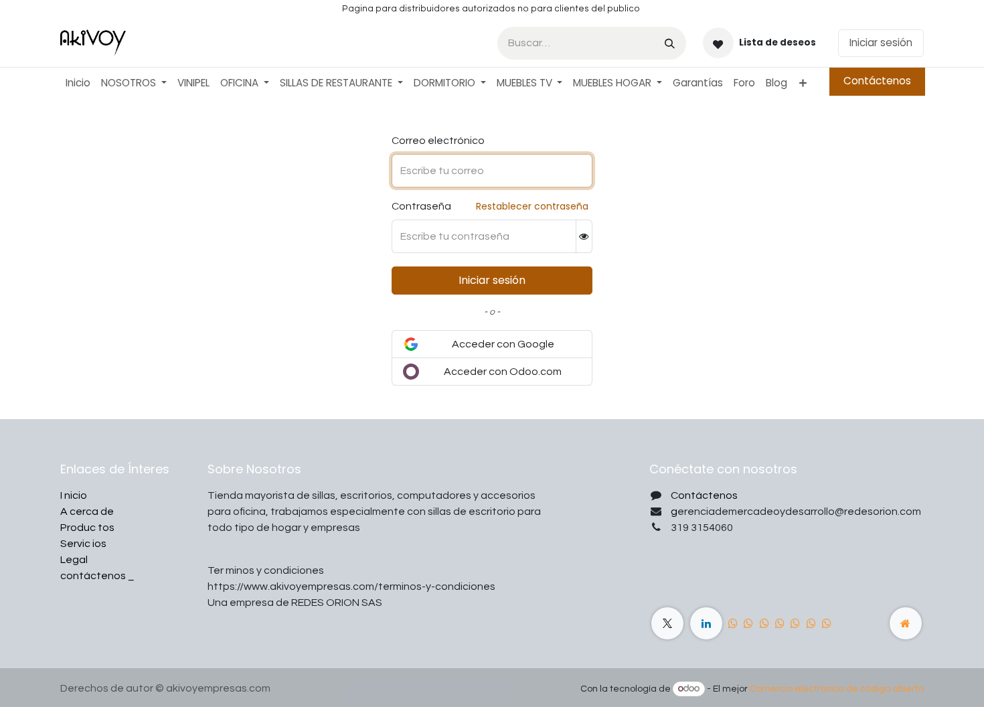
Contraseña (421, 206)
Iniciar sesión (880, 42)
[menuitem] (78, 83)
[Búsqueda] (669, 43)
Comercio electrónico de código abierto (837, 689)
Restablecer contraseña (532, 206)
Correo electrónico (438, 140)
